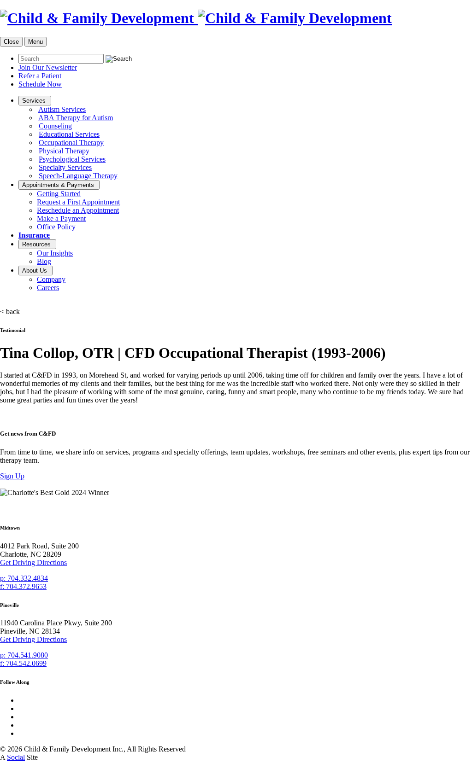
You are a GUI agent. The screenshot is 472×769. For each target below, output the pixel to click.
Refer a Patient (39, 76)
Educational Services (69, 134)
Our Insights (55, 253)
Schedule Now (40, 84)
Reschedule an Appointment (78, 210)
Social (16, 757)
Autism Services (62, 109)
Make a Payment (61, 218)
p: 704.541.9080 (24, 655)
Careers (48, 287)
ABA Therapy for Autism (75, 118)
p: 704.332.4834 (24, 578)
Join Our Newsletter (47, 67)
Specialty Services (65, 167)
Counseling (55, 126)
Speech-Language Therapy (78, 176)
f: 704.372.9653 (23, 586)
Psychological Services (72, 159)
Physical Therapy (64, 151)
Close (11, 41)
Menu (35, 41)
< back (10, 311)
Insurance (34, 235)
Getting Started (59, 194)
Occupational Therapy (71, 142)
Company (51, 279)
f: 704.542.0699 (23, 663)
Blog (44, 261)
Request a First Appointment (78, 202)
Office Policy (56, 227)
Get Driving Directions (33, 562)
